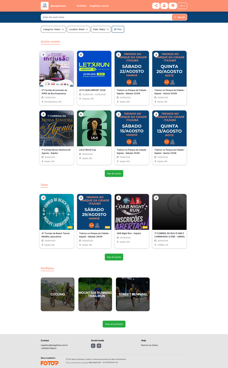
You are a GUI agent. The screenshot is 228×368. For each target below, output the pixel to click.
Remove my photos (149, 345)
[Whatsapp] (93, 346)
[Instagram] (99, 346)
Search (181, 17)
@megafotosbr (58, 5)
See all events (114, 173)
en (181, 5)
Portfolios (82, 5)
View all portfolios (114, 324)
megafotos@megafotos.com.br (54, 345)
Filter (119, 29)
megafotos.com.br (99, 5)
